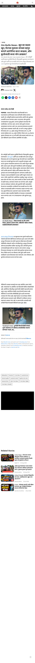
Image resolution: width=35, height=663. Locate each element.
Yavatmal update (5, 378)
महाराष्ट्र (12, 6)
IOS (18, 347)
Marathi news (7, 342)
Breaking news (23, 342)
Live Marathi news (17, 345)
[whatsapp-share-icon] (2, 98)
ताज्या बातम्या (5, 6)
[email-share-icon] (16, 98)
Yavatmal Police (5, 381)
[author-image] (2, 90)
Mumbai (16, 344)
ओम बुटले (10, 157)
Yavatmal (11, 375)
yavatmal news (25, 375)
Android (13, 347)
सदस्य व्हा (8, 335)
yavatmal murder (14, 378)
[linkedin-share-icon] (13, 98)
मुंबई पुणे (18, 6)
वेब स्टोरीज (25, 6)
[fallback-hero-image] (7, 457)
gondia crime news (24, 378)
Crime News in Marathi (7, 384)
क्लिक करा (28, 339)
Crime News (17, 375)
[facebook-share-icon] (9, 98)
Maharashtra (4, 344)
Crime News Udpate (24, 381)
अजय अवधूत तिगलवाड (7, 236)
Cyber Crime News (14, 381)
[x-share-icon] (6, 98)
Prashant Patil (8, 90)
